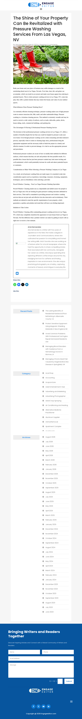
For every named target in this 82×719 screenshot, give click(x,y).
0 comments (52, 44)
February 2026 (51, 465)
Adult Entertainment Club (55, 387)
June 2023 (50, 612)
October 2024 (51, 538)
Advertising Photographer (56, 396)
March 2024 (50, 570)
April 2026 (49, 455)
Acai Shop (49, 373)
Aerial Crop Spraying (53, 401)
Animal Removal (52, 422)
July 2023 (49, 607)
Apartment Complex (53, 426)
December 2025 (52, 474)
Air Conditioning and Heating (57, 405)
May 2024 (49, 561)
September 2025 (52, 488)
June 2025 (50, 501)
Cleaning (42, 44)
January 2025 (51, 524)
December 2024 (52, 529)
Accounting (50, 378)
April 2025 (49, 511)
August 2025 (50, 492)
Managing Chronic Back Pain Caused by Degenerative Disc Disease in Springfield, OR (57, 362)
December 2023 (52, 584)
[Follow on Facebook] (33, 706)
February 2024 (51, 575)
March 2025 (50, 515)
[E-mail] (17, 274)
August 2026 (50, 437)
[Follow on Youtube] (43, 706)
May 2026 (49, 451)
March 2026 (50, 460)
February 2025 (51, 520)
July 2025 (49, 497)
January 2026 (51, 469)
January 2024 (51, 580)
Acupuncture (51, 382)
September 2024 (52, 543)
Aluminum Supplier (53, 417)
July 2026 (49, 442)
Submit (69, 681)
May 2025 (49, 506)
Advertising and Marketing (56, 391)
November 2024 (52, 534)
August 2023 (50, 603)
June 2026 (50, 446)
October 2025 (51, 483)
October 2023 (51, 593)
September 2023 (52, 598)
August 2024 (50, 547)
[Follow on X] (38, 706)
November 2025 (52, 478)
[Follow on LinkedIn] (48, 706)
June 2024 (50, 557)
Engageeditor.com (48, 714)
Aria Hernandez (21, 44)
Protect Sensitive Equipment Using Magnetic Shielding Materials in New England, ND (57, 326)
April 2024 (49, 566)
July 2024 (49, 552)
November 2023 (52, 589)
